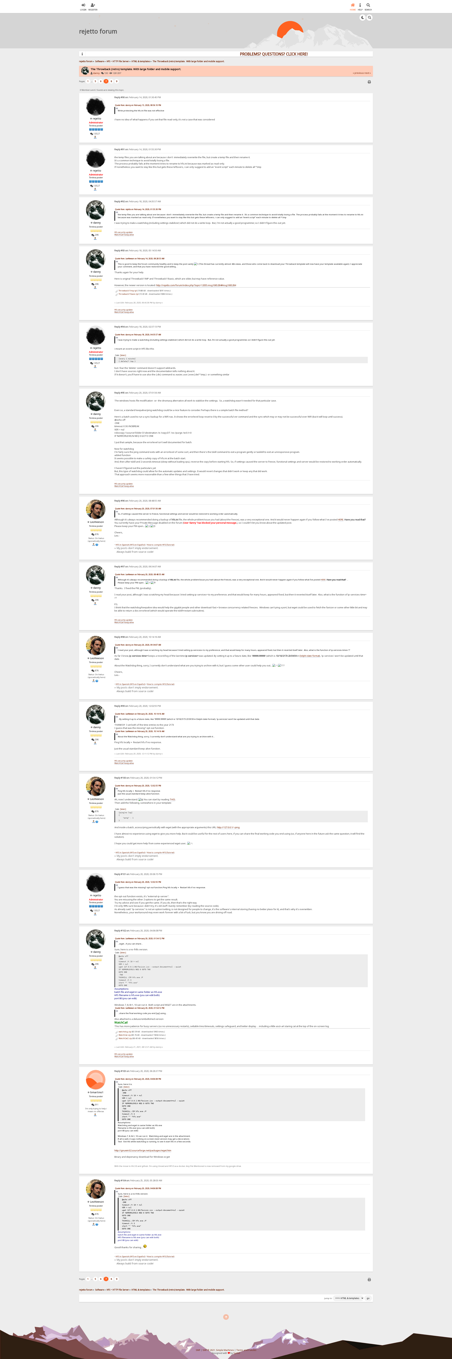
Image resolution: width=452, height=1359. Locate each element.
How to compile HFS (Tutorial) (160, 545)
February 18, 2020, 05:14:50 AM (137, 250)
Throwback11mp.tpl (127, 290)
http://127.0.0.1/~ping (228, 827)
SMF (198, 1350)
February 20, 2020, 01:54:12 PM (138, 777)
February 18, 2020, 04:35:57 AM (137, 201)
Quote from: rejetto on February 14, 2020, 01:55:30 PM (138, 209)
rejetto (97, 118)
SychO (236, 1353)
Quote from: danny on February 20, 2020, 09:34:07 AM (138, 645)
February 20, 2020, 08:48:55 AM (137, 500)
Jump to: (328, 1298)
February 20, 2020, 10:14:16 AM (137, 636)
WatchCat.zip (124, 1035)
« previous (358, 72)
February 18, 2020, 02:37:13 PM (137, 326)
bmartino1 (97, 1092)
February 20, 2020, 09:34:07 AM (137, 566)
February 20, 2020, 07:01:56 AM (137, 392)
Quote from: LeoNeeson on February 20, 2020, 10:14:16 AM (139, 714)
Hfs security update (123, 232)
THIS (172, 799)
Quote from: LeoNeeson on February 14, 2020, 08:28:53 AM (139, 258)
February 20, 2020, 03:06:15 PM (138, 874)
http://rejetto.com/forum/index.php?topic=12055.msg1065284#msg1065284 (196, 285)
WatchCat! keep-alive (124, 234)
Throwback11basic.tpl (128, 294)
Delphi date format (309, 655)
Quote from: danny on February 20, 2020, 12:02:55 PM (138, 785)
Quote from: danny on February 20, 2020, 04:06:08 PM (138, 1079)
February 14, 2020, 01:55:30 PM (137, 149)
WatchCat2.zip (125, 1038)
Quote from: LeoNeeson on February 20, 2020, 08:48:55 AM (139, 574)
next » (367, 72)
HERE (340, 519)
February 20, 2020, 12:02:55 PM (137, 705)
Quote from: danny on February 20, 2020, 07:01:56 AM (138, 508)
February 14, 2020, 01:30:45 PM (137, 97)
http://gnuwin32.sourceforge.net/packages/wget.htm (142, 1150)
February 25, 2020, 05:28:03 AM (138, 1180)
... (92, 81)
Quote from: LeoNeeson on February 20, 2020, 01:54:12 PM (139, 938)
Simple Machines (225, 1350)
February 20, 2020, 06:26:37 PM (138, 1071)
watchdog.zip (124, 1031)
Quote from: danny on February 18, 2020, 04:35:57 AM (138, 334)
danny (96, 73)
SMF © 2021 (209, 1350)
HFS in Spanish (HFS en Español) (130, 545)
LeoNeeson (97, 522)
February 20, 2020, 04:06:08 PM (138, 930)
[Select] (123, 355)
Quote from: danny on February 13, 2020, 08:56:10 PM (138, 105)
